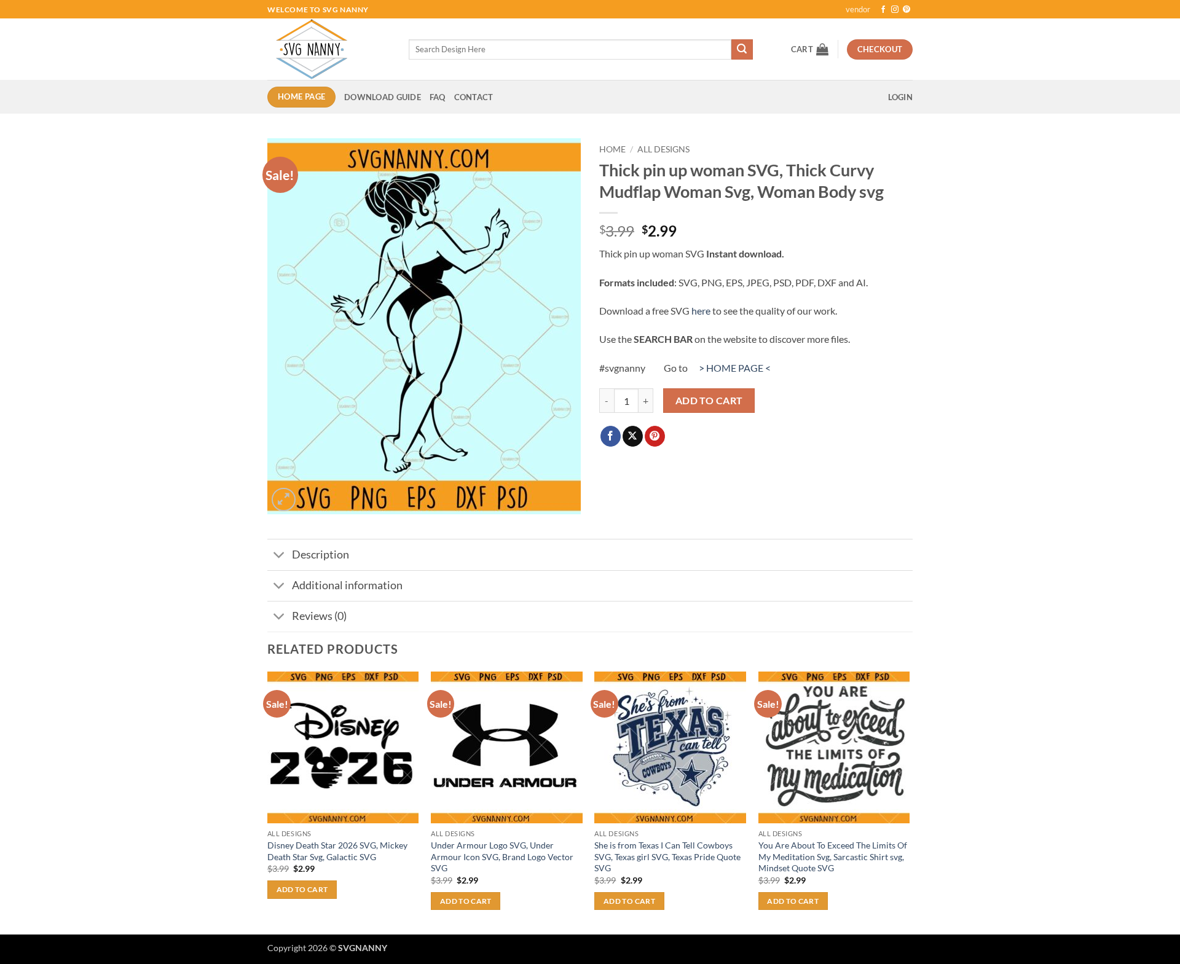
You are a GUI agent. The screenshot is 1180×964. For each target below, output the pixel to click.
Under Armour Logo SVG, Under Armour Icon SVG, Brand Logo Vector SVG (502, 856)
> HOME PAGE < (735, 368)
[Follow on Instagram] (895, 10)
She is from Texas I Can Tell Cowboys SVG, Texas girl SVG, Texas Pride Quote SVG (667, 856)
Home (612, 149)
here (700, 310)
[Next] (909, 801)
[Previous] (268, 801)
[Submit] (741, 49)
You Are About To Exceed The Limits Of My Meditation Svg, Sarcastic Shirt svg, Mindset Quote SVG (832, 856)
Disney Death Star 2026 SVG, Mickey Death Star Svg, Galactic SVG (337, 851)
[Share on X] (633, 436)
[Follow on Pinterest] (906, 10)
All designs (663, 149)
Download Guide (382, 97)
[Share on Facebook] (610, 436)
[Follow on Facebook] (883, 10)
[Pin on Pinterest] (655, 436)
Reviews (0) (319, 615)
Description (320, 554)
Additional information (347, 585)
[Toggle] (279, 556)
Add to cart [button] (302, 889)
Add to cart (709, 400)
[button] (809, 49)
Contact (474, 97)
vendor (858, 9)
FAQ (438, 97)
